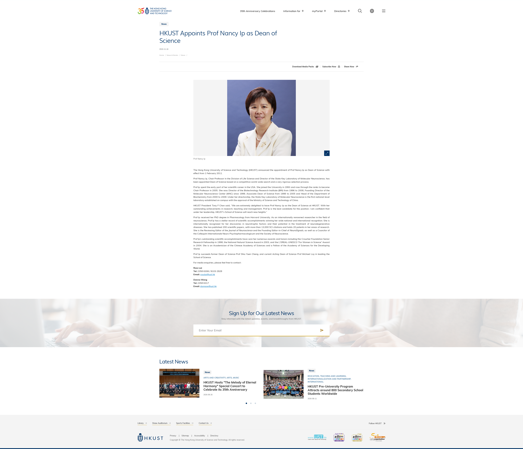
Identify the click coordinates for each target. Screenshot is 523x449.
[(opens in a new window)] (339, 437)
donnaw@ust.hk (208, 286)
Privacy (173, 435)
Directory (214, 435)
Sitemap (185, 435)
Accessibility (199, 435)
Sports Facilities (183, 423)
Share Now (349, 66)
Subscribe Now (329, 66)
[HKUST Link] (154, 11)
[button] (246, 403)
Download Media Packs (303, 66)
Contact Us (204, 423)
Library (141, 423)
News (183, 55)
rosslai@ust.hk (207, 274)
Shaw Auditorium (159, 423)
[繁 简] (372, 11)
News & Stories (172, 55)
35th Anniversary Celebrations (257, 11)
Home (161, 55)
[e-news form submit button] (322, 330)
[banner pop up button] (327, 153)
